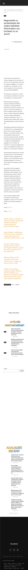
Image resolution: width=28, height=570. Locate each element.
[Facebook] (11, 54)
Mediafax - (17, 284)
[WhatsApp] (21, 54)
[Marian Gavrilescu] (7, 41)
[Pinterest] (18, 54)
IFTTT (13, 284)
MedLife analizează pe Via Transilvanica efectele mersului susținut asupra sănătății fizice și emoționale (17, 342)
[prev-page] (5, 359)
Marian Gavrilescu (18, 41)
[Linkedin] (25, 54)
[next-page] (7, 359)
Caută (5, 368)
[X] (14, 54)
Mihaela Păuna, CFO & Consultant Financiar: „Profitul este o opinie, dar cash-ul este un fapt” (13, 260)
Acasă (5, 9)
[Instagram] (14, 549)
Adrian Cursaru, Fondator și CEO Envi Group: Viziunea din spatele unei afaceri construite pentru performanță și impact (13, 222)
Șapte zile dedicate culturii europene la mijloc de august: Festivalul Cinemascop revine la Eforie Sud (17, 331)
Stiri (8, 9)
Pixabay (10, 211)
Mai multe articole (13, 513)
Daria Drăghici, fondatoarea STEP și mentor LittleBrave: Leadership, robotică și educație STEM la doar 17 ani (14, 235)
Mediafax (10, 207)
